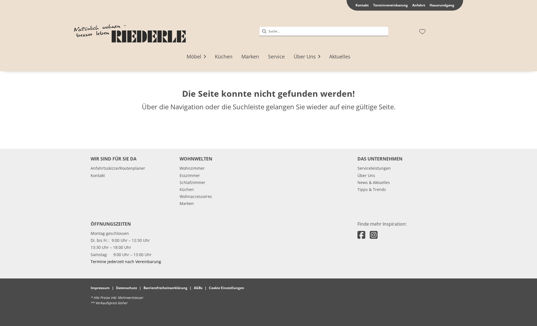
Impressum (100, 287)
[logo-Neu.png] (130, 32)
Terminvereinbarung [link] (390, 5)
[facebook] (361, 235)
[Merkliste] (422, 31)
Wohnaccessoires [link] (196, 196)
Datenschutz (126, 287)
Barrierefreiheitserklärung (165, 287)
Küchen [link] (187, 189)
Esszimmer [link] (190, 175)
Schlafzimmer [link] (192, 182)
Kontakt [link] (362, 5)
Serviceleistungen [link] (374, 168)
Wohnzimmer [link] (192, 168)
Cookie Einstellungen (226, 287)
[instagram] (374, 235)
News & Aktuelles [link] (373, 182)
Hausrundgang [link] (442, 5)
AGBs (198, 287)
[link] (194, 56)
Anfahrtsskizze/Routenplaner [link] (118, 168)
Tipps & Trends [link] (371, 189)
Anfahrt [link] (418, 5)
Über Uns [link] (366, 175)
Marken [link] (187, 203)
